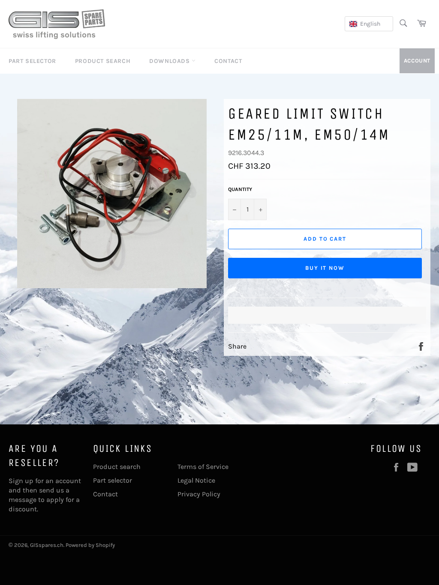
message (22, 499)
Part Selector (32, 61)
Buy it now (325, 268)
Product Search (102, 61)
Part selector (112, 480)
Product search (117, 467)
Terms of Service (203, 467)
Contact (228, 61)
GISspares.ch (46, 545)
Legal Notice (196, 480)
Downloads (170, 61)
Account (417, 60)
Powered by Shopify (90, 545)
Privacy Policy (198, 494)
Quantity (240, 189)
